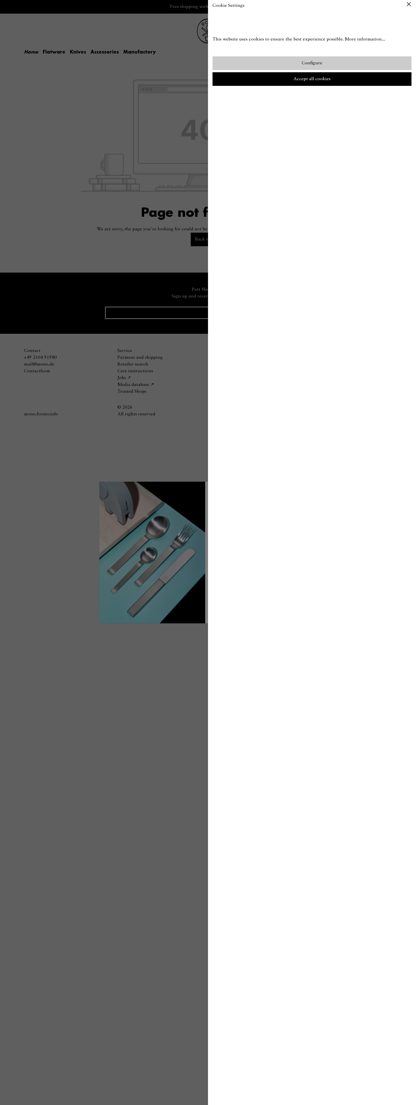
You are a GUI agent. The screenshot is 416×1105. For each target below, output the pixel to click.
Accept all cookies (312, 79)
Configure (312, 63)
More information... (365, 39)
